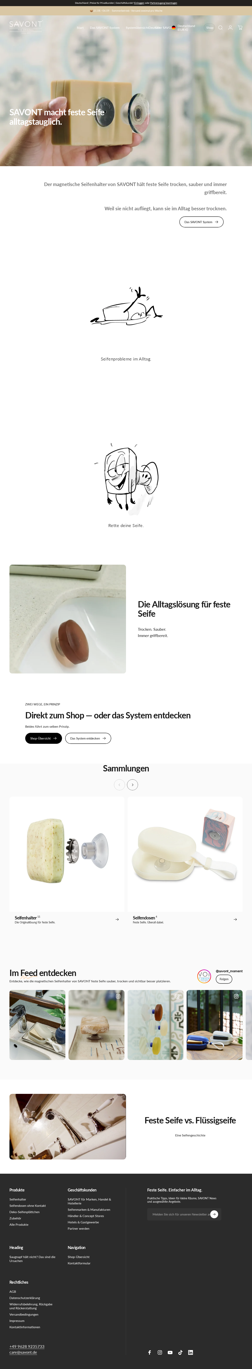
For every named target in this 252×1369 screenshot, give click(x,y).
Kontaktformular (79, 1263)
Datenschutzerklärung (24, 1298)
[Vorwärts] (132, 784)
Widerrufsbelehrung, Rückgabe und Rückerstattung (30, 1306)
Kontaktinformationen (24, 1327)
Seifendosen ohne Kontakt (27, 1205)
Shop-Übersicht (79, 1257)
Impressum (16, 1320)
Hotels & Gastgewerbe (83, 1222)
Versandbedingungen (23, 1314)
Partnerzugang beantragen (163, 2)
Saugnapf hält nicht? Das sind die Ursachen (32, 1259)
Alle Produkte (18, 1224)
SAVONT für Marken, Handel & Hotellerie (89, 1201)
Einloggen (139, 2)
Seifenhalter (17, 1199)
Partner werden (78, 1228)
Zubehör (15, 1218)
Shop (209, 27)
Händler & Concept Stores (86, 1216)
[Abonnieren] (214, 1214)
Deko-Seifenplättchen (24, 1212)
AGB (12, 1291)
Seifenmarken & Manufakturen (89, 1209)
